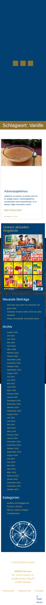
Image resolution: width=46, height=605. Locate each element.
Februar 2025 (13, 394)
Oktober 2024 (13, 407)
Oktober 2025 (13, 366)
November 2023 (14, 445)
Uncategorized (13, 513)
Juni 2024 (11, 421)
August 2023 (12, 455)
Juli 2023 (11, 459)
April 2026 (11, 346)
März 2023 (11, 472)
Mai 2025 (11, 383)
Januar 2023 (12, 479)
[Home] (15, 63)
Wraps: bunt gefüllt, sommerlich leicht (23, 319)
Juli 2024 (11, 418)
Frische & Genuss (14, 506)
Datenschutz (24, 590)
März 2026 (11, 349)
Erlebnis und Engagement (18, 503)
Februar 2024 (13, 435)
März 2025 (11, 390)
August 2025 (12, 373)
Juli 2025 (11, 377)
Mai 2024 (11, 424)
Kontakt (39, 590)
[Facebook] (23, 63)
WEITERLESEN (13, 210)
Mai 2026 (11, 342)
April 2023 (11, 469)
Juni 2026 (11, 339)
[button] (31, 55)
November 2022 (14, 486)
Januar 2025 (12, 397)
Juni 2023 (11, 462)
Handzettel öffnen (23, 262)
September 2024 (14, 411)
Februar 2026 (13, 353)
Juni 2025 (11, 380)
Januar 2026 (12, 356)
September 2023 (14, 452)
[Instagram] (30, 63)
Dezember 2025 (14, 360)
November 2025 (14, 363)
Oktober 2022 (13, 489)
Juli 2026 (11, 336)
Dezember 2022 (14, 483)
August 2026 (12, 332)
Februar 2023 (13, 476)
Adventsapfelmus (16, 191)
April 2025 (11, 387)
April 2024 (11, 428)
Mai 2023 (11, 465)
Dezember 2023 (14, 442)
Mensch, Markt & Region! (18, 510)
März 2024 (11, 431)
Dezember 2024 (14, 401)
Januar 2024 (12, 438)
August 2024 (12, 414)
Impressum (8, 590)
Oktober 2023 (13, 448)
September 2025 (14, 370)
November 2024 (14, 404)
